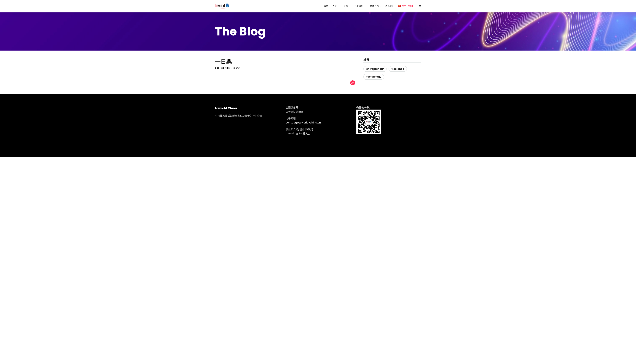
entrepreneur (375, 69)
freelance (397, 69)
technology (373, 76)
